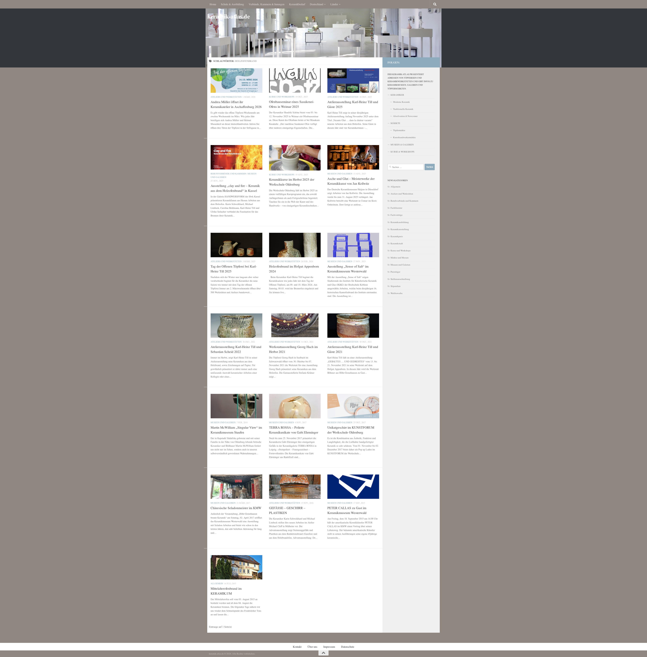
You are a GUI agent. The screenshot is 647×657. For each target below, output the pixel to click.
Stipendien (395, 286)
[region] (323, 33)
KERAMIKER (397, 94)
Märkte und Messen (400, 257)
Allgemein (217, 583)
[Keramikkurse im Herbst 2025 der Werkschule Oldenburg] (295, 157)
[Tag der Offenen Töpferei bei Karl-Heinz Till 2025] (236, 245)
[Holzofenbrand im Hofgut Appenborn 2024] (295, 245)
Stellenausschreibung (400, 279)
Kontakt (297, 646)
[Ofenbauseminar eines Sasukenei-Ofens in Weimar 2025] (295, 80)
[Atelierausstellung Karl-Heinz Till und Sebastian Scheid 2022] (236, 325)
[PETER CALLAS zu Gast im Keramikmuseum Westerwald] (353, 486)
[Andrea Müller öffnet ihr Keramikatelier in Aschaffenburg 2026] (236, 80)
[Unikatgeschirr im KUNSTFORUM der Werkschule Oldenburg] (353, 406)
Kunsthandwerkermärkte (404, 137)
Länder (334, 4)
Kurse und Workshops (281, 96)
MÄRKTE (395, 123)
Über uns (312, 646)
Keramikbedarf (297, 4)
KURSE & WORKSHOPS (402, 151)
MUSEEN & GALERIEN (402, 144)
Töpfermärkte (399, 130)
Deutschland (316, 4)
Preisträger (395, 271)
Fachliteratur (396, 207)
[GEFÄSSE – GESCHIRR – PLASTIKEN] (295, 486)
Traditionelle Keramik (403, 108)
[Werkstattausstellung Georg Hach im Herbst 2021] (295, 325)
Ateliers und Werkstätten (226, 96)
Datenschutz (347, 646)
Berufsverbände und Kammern (228, 173)
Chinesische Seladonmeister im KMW (236, 508)
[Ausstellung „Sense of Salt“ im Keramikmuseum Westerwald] (353, 245)
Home (213, 4)
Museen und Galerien (339, 173)
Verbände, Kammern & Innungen (266, 4)
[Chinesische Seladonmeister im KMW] (236, 486)
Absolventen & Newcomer (405, 116)
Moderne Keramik (401, 101)
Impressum (329, 646)
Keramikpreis (397, 236)
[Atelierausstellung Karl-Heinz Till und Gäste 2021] (353, 325)
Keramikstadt (397, 243)
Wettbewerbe (397, 293)
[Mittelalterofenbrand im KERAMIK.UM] (236, 567)
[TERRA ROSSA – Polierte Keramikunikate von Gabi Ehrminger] (295, 406)
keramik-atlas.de (228, 16)
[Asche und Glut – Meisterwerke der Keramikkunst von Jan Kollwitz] (353, 157)
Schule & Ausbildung (232, 4)
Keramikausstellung (400, 229)
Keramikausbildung (400, 222)
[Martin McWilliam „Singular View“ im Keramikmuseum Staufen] (236, 406)
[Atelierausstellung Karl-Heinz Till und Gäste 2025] (353, 80)
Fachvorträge (397, 214)
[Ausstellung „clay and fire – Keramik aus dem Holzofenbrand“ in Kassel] (236, 157)
